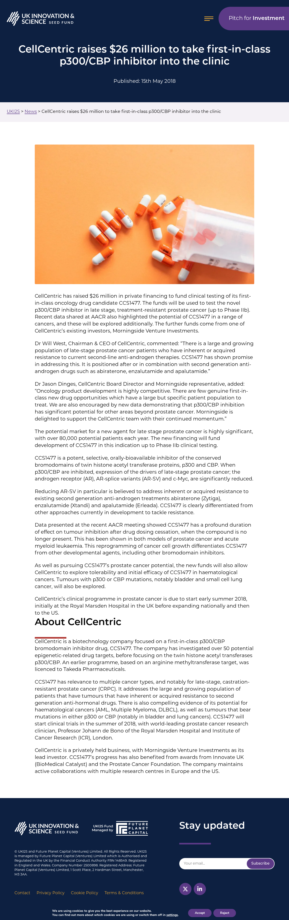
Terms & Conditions (124, 893)
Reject (224, 913)
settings (172, 915)
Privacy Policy (51, 893)
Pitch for (256, 18)
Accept (200, 913)
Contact (22, 893)
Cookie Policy (84, 893)
